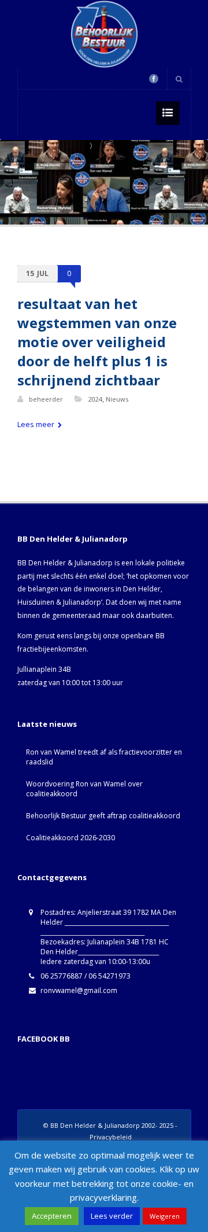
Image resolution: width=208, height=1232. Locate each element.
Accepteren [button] (52, 1216)
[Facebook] (153, 78)
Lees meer (36, 424)
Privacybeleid (111, 1136)
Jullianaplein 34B (44, 669)
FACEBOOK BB (43, 1039)
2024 (95, 399)
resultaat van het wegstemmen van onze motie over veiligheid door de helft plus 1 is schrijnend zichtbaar (97, 341)
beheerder (46, 399)
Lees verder (112, 1216)
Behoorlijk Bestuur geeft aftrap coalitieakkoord (103, 816)
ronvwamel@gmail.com (78, 990)
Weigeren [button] (165, 1216)
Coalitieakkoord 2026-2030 (70, 838)
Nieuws (117, 399)
